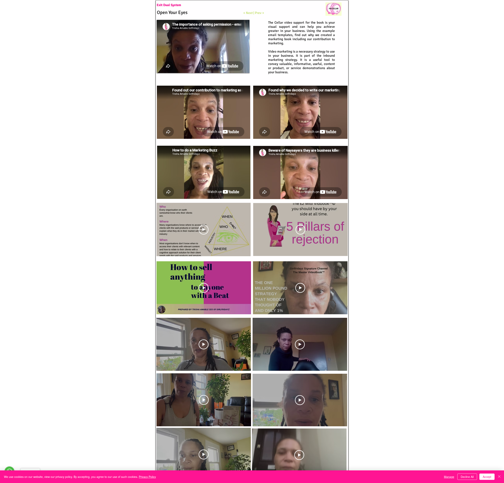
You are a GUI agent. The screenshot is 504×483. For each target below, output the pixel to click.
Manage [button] (449, 477)
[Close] (499, 477)
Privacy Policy (147, 477)
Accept (487, 477)
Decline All (467, 477)
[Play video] (203, 230)
